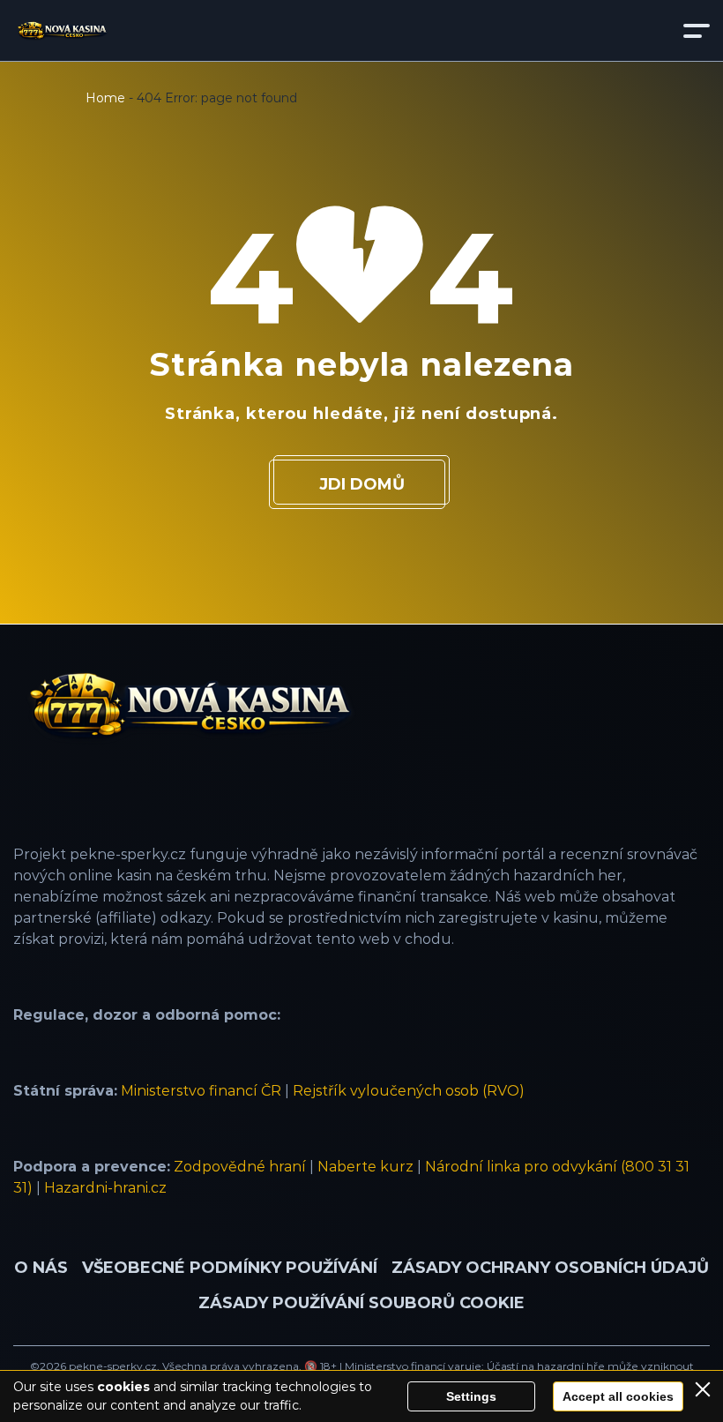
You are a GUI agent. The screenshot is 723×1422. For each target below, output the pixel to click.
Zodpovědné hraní (240, 1166)
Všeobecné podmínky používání (229, 1267)
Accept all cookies (618, 1396)
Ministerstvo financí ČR (201, 1090)
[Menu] (696, 30)
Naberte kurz (365, 1166)
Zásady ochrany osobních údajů (550, 1267)
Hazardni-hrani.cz (105, 1187)
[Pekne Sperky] (62, 31)
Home (105, 98)
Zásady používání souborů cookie (361, 1303)
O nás (41, 1267)
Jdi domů (362, 484)
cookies (123, 1387)
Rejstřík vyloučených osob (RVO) (409, 1090)
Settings (471, 1396)
